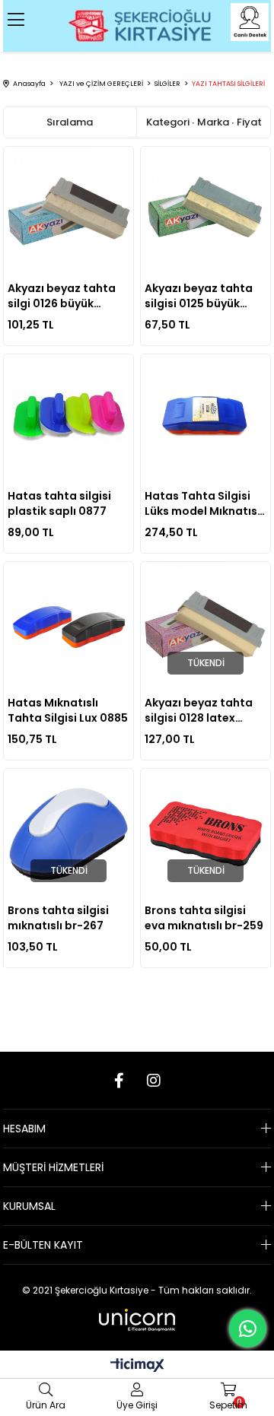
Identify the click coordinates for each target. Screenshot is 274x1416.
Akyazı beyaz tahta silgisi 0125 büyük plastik (199, 296)
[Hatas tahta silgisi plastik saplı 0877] (69, 419)
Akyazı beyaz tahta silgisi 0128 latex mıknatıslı (199, 710)
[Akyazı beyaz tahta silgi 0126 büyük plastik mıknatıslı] (69, 212)
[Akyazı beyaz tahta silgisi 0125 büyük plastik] (206, 212)
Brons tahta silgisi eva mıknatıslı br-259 (204, 918)
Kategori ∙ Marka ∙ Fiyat (204, 122)
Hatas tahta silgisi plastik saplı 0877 (59, 503)
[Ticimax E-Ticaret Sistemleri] (137, 1366)
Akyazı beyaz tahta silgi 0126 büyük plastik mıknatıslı (62, 296)
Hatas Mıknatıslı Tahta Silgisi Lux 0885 (68, 710)
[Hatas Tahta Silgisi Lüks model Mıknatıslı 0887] (206, 419)
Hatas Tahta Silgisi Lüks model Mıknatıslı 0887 (204, 503)
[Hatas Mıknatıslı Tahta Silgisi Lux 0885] (69, 627)
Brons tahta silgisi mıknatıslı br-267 (58, 918)
